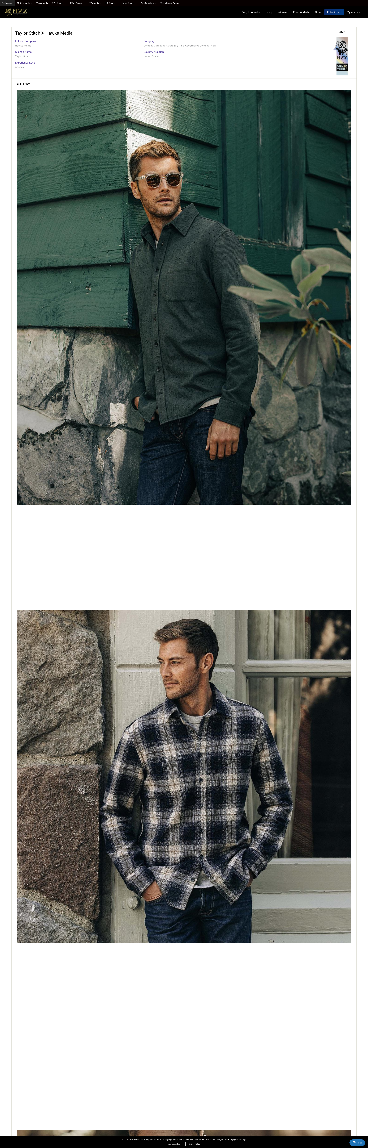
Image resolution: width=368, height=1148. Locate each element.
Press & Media (301, 12)
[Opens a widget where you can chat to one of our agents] (357, 1143)
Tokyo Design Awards (169, 3)
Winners (282, 12)
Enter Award (334, 12)
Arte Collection (147, 3)
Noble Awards (128, 3)
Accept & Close (174, 1144)
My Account (354, 12)
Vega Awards (42, 3)
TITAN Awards (76, 3)
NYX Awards (58, 3)
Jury (269, 12)
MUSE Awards (23, 3)
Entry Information (251, 12)
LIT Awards (111, 3)
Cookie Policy (194, 1144)
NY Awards (94, 3)
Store (318, 12)
